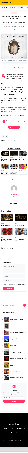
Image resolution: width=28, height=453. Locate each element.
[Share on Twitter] (9, 67)
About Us (14, 432)
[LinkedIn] (14, 140)
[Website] (14, 200)
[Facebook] (7, 140)
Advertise (6, 428)
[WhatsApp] (18, 140)
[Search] (19, 2)
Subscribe (14, 401)
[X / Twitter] (10, 140)
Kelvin (8, 26)
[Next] (25, 160)
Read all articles (13, 203)
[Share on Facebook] (5, 67)
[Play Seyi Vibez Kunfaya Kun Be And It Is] (4, 121)
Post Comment (8, 288)
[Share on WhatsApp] (14, 67)
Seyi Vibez (4, 136)
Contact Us (21, 428)
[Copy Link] (18, 67)
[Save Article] (22, 67)
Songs (14, 12)
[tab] (12, 179)
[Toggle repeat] (19, 121)
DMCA (13, 428)
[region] (14, 165)
